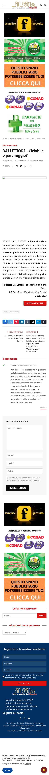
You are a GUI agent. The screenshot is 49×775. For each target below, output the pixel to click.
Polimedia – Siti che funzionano (30, 730)
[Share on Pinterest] (21, 166)
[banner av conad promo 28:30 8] (24, 100)
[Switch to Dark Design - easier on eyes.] (41, 5)
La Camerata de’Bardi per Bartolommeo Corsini (14, 338)
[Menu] (4, 5)
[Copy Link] (25, 166)
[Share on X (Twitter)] (17, 166)
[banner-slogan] (24, 25)
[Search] (45, 5)
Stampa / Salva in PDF (35, 303)
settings (28, 764)
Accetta (7, 770)
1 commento (21, 161)
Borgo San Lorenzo (11, 312)
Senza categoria (10, 145)
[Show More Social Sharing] (30, 166)
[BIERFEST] (24, 50)
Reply (42, 407)
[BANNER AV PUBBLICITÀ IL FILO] (24, 75)
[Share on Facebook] (13, 166)
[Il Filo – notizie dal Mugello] (24, 5)
